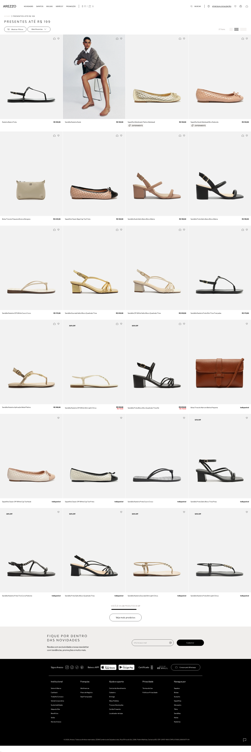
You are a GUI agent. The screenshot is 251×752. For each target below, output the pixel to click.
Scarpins (177, 696)
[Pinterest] (82, 667)
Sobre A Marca (56, 688)
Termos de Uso (147, 688)
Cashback (54, 692)
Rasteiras (177, 722)
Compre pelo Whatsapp (187, 667)
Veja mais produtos (125, 617)
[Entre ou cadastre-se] (241, 6)
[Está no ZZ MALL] (162, 667)
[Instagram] (67, 667)
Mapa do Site (55, 709)
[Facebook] (72, 667)
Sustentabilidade (57, 705)
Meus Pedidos (114, 701)
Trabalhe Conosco (57, 696)
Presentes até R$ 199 (24, 16)
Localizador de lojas (116, 713)
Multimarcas (84, 688)
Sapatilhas (177, 701)
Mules (176, 717)
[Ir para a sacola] (246, 6)
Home (7, 16)
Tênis (176, 709)
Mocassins (177, 705)
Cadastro (112, 692)
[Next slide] (60, 76)
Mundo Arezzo (56, 722)
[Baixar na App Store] (108, 667)
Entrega (112, 696)
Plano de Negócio (86, 692)
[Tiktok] (77, 667)
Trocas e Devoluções (116, 705)
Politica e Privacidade (149, 692)
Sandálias (177, 713)
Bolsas (49, 6)
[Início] (10, 6)
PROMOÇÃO (71, 6)
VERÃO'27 (59, 6)
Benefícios (54, 713)
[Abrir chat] (244, 740)
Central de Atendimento (117, 688)
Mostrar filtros (17, 29)
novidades (28, 6)
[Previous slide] (2, 76)
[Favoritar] (58, 39)
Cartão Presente (115, 709)
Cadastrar (190, 643)
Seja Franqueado (86, 696)
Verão (53, 717)
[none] (170, 642)
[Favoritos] (235, 6)
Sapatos (39, 6)
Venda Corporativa (57, 701)
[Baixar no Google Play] (126, 667)
